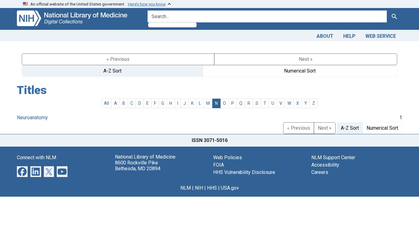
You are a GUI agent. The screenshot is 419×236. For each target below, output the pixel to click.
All (106, 103)
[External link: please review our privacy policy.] (22, 171)
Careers (319, 172)
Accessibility (325, 165)
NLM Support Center (333, 157)
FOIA (218, 165)
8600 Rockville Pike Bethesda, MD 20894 (137, 165)
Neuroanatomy (32, 117)
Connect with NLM (36, 157)
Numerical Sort (300, 71)
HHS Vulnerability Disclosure (244, 172)
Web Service (380, 36)
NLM (185, 188)
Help (349, 36)
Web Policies (227, 157)
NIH (199, 188)
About (325, 36)
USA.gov (230, 188)
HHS (212, 188)
